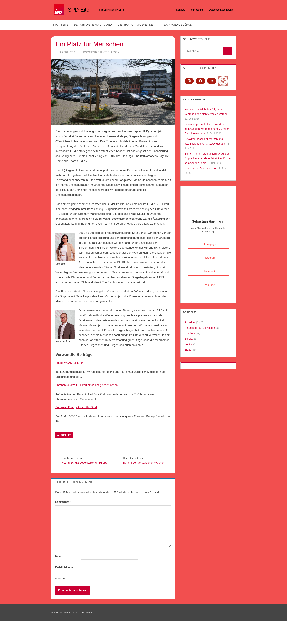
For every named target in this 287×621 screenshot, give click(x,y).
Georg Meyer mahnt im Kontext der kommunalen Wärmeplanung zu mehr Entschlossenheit (207, 129)
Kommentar (63, 501)
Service (189, 338)
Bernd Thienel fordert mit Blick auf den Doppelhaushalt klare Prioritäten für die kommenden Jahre (208, 158)
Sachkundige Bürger (178, 24)
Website (60, 578)
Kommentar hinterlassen (101, 52)
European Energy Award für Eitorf (76, 407)
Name (58, 556)
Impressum (197, 9)
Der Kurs (190, 333)
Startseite (60, 24)
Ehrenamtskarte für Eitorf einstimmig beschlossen (86, 385)
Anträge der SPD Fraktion (200, 327)
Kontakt (180, 9)
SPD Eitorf (80, 10)
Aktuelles (64, 435)
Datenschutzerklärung (221, 9)
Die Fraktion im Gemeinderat (138, 24)
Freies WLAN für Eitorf (69, 362)
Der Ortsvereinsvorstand (93, 24)
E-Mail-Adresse (64, 567)
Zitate (188, 349)
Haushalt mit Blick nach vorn (201, 168)
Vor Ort (189, 344)
